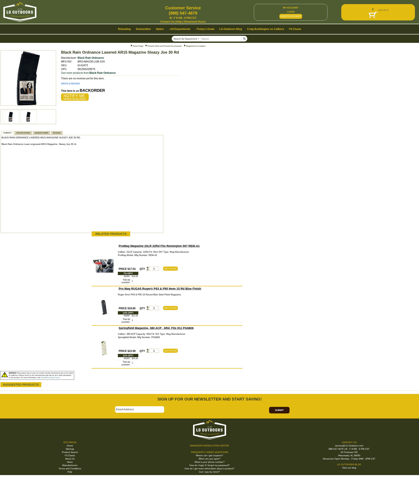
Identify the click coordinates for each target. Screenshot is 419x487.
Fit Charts (70, 455)
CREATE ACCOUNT (290, 16)
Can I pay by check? (209, 471)
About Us (70, 458)
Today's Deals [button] (205, 29)
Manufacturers (69, 465)
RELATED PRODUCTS (111, 233)
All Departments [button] (180, 29)
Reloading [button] (124, 29)
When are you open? (209, 458)
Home (70, 445)
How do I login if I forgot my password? (209, 465)
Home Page (138, 46)
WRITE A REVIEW (70, 83)
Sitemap (70, 449)
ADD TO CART (170, 269)
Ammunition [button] (143, 29)
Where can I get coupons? (209, 455)
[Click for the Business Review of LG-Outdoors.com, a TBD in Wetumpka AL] (6, 480)
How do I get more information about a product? (209, 468)
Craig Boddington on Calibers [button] (265, 29)
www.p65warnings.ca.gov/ (50, 377)
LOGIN (290, 11)
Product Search (70, 452)
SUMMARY (7, 133)
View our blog (349, 467)
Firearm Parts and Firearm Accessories (164, 46)
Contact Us (167, 21)
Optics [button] (160, 29)
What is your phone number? (209, 462)
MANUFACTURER (41, 133)
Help (179, 21)
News (70, 462)
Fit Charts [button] (295, 29)
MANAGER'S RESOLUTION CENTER (209, 445)
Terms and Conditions (70, 468)
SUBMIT (279, 410)
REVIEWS (57, 133)
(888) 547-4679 (183, 13)
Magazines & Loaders (195, 46)
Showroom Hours (195, 21)
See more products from (88, 72)
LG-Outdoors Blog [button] (230, 29)
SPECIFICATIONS (23, 133)
